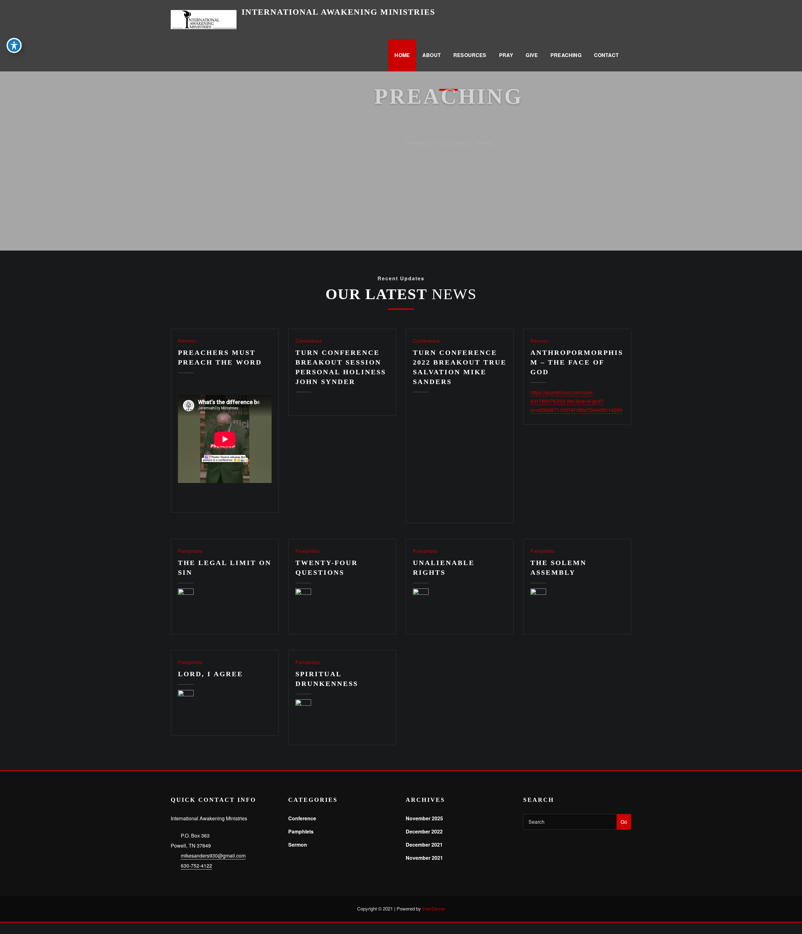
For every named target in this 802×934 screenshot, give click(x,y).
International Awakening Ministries (338, 12)
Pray (506, 55)
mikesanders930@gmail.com (213, 855)
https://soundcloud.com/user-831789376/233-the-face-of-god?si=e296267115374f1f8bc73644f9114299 (576, 401)
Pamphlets (190, 550)
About (431, 55)
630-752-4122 (196, 865)
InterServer (433, 908)
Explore (401, 156)
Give (532, 55)
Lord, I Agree (210, 674)
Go (624, 821)
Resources (470, 55)
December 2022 (424, 831)
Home (402, 55)
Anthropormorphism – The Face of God (576, 362)
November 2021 (424, 857)
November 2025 (424, 818)
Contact (606, 55)
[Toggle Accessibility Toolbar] (14, 45)
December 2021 (424, 844)
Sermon (187, 340)
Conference (308, 340)
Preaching (565, 55)
